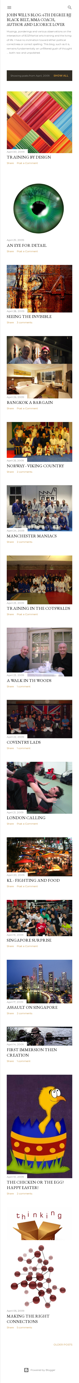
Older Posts (63, 1344)
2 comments (24, 471)
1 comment (24, 686)
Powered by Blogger (43, 1370)
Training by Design (29, 157)
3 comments (24, 322)
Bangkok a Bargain (30, 402)
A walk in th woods (29, 680)
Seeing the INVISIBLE (29, 316)
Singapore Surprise (29, 940)
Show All (61, 75)
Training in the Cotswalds (38, 608)
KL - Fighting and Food (33, 880)
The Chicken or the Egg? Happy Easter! (35, 1184)
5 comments (24, 1327)
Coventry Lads (24, 742)
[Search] (69, 7)
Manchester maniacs (32, 536)
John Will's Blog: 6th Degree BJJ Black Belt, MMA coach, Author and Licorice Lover (39, 20)
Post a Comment (27, 163)
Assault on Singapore (32, 1007)
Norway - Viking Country (35, 466)
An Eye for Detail (27, 245)
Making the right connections (28, 1318)
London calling (26, 817)
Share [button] (10, 163)
